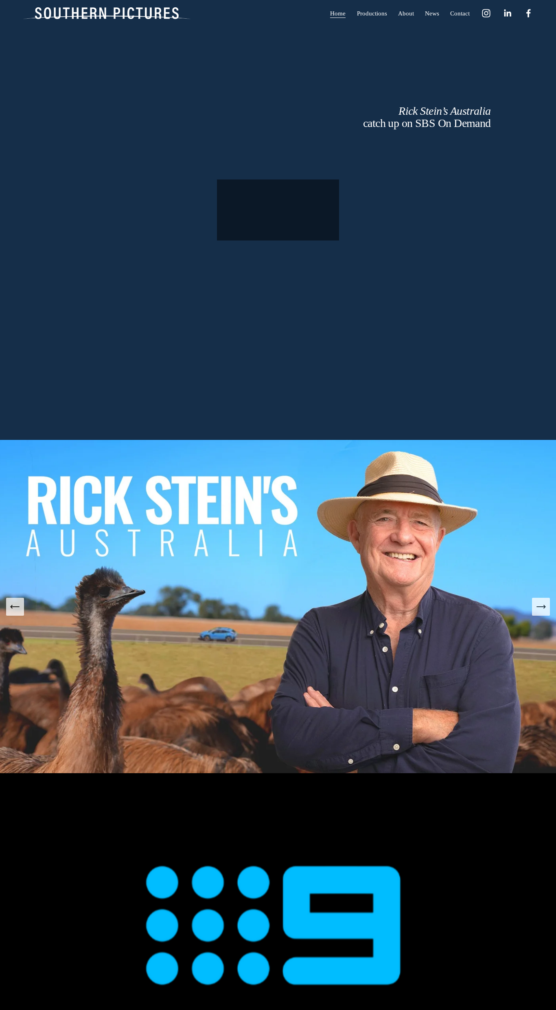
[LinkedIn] (507, 13)
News (432, 13)
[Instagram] (486, 13)
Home (338, 13)
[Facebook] (528, 13)
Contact (460, 13)
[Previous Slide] (15, 607)
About (406, 13)
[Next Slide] (541, 607)
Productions (372, 13)
